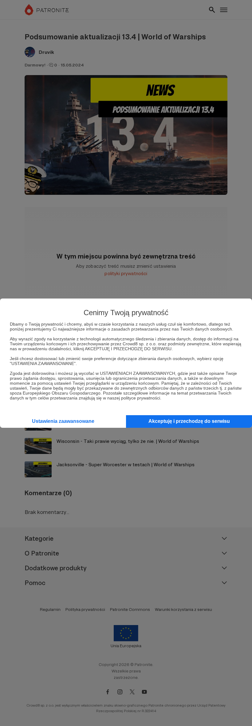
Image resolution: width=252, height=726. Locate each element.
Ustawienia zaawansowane (63, 421)
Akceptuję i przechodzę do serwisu (189, 421)
